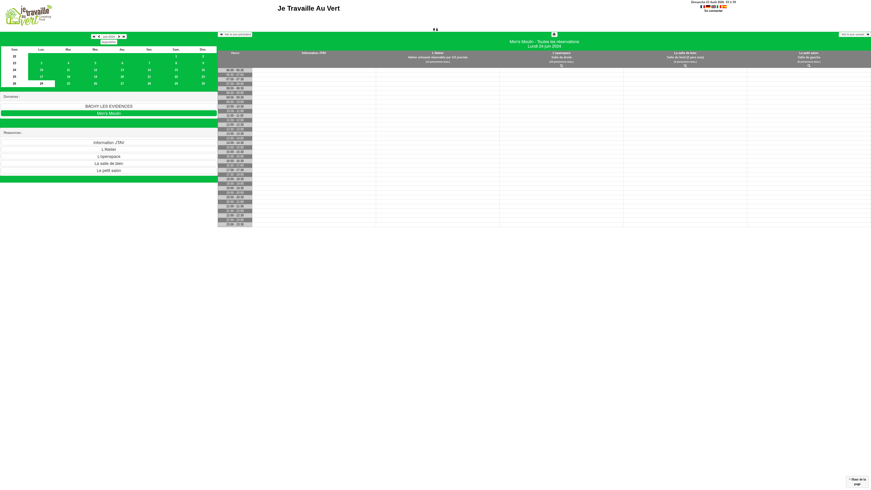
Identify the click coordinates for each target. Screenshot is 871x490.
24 (14, 70)
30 (203, 83)
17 (41, 76)
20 (122, 76)
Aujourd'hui (109, 42)
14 (149, 70)
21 (149, 76)
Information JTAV (314, 53)
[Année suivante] (124, 36)
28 (149, 83)
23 (14, 63)
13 (122, 70)
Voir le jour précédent (237, 34)
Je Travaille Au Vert (309, 8)
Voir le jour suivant (853, 34)
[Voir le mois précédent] (99, 36)
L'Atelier (438, 53)
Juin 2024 (109, 36)
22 (14, 56)
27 (122, 83)
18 (68, 76)
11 (68, 70)
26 (14, 83)
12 (95, 70)
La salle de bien (685, 53)
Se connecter (713, 10)
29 (176, 83)
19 (95, 76)
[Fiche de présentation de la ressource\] (561, 66)
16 (203, 70)
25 (14, 76)
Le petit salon (808, 53)
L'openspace (561, 53)
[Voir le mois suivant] (119, 36)
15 (176, 70)
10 (41, 70)
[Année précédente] (93, 36)
